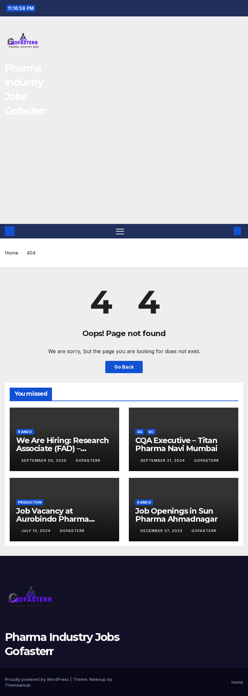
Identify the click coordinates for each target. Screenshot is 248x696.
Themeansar (17, 685)
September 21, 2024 (163, 460)
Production (30, 502)
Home (11, 253)
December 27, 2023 (162, 530)
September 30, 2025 (44, 460)
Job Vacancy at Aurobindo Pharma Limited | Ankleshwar (56, 519)
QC (151, 432)
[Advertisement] (124, 175)
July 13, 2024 (36, 530)
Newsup (97, 679)
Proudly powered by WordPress (37, 679)
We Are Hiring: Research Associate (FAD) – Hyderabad (62, 448)
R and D (25, 432)
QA (139, 432)
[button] (227, 231)
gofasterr (88, 460)
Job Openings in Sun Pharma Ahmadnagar (176, 515)
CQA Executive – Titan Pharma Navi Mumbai (176, 444)
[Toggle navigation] (120, 231)
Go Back (124, 367)
